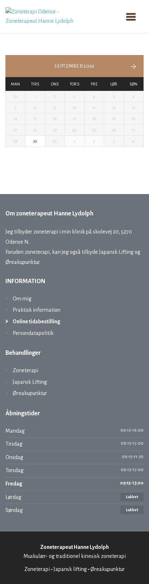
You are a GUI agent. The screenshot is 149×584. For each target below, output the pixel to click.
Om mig (22, 299)
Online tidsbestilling (36, 321)
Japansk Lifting (30, 382)
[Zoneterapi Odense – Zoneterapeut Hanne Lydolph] (46, 16)
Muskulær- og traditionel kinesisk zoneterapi (75, 556)
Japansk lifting (70, 569)
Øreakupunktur (30, 393)
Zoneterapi (25, 370)
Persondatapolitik (33, 333)
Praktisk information (36, 310)
